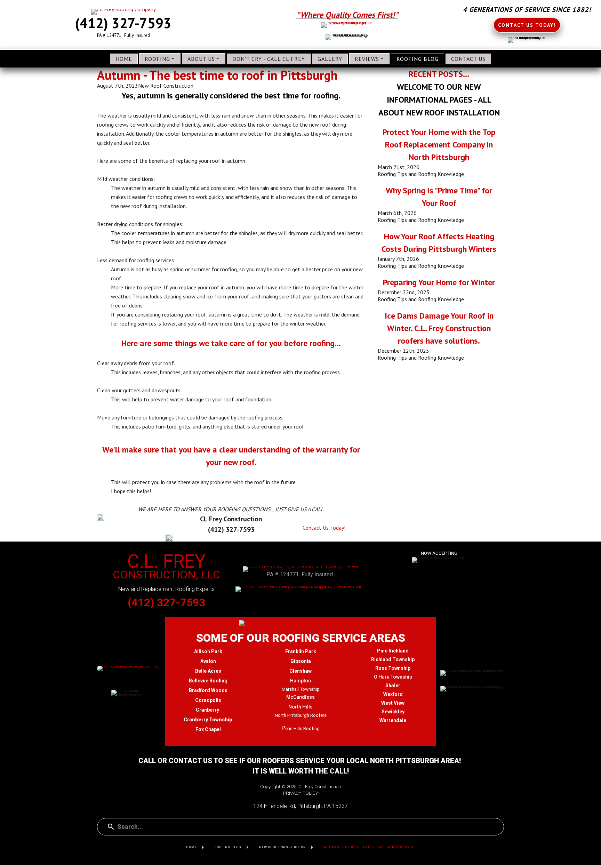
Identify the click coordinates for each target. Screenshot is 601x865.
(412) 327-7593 (123, 23)
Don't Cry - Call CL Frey (268, 58)
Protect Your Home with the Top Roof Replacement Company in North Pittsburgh (439, 144)
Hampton (300, 680)
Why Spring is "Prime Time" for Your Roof (439, 196)
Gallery (330, 58)
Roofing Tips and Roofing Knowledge (421, 173)
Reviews (367, 58)
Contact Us (468, 58)
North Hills (300, 707)
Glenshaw (300, 671)
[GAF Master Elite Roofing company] (300, 589)
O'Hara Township (393, 677)
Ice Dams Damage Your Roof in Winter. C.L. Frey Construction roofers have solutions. (439, 328)
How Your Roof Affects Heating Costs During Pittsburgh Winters (439, 242)
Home (123, 58)
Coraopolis (208, 700)
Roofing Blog (417, 58)
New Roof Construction (165, 85)
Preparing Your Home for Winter (439, 282)
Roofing (157, 58)
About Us (201, 58)
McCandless (300, 697)
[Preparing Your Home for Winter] (439, 289)
